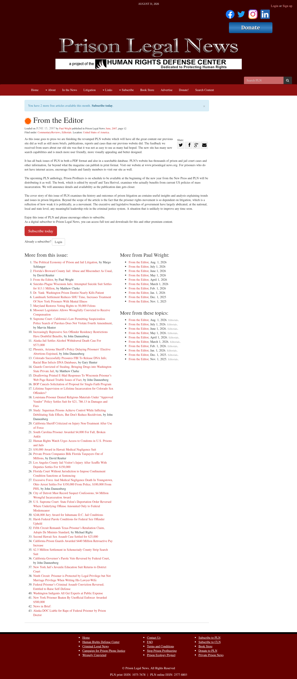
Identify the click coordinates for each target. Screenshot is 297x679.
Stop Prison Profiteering (162, 651)
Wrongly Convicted (94, 655)
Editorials (67, 132)
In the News (69, 90)
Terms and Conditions (160, 646)
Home (34, 90)
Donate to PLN (208, 651)
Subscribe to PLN (209, 637)
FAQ (150, 642)
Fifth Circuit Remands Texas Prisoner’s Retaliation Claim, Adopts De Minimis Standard (69, 530)
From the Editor (43, 279)
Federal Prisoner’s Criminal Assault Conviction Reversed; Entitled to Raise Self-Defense (68, 586)
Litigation (89, 90)
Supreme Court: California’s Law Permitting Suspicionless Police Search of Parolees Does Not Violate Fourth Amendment (72, 321)
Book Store (147, 90)
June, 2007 (111, 128)
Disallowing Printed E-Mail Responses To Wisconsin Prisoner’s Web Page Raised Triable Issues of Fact (72, 377)
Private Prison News (211, 655)
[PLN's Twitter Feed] (241, 13)
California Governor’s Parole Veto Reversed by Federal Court (71, 558)
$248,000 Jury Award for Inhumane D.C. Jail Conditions (68, 515)
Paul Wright (65, 128)
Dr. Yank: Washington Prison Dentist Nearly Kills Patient (68, 293)
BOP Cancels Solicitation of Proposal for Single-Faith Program (72, 384)
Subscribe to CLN (210, 642)
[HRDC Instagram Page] (253, 13)
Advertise (166, 90)
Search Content (204, 90)
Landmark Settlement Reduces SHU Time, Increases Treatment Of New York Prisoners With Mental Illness (72, 299)
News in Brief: (42, 606)
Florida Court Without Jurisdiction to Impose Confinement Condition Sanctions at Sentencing (69, 473)
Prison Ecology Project (161, 655)
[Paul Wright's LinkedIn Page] (265, 13)
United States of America (96, 132)
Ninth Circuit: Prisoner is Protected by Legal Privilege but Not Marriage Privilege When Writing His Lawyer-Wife (72, 578)
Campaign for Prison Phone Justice (103, 651)
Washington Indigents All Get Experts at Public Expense (68, 593)
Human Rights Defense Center (101, 642)
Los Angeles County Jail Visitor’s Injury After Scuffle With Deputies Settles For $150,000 (70, 464)
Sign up (287, 6)
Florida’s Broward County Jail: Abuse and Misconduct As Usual (72, 271)
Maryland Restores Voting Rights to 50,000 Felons (64, 306)
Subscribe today (102, 105)
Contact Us (153, 637)
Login (274, 6)
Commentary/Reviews (49, 132)
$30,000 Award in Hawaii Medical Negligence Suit (64, 449)
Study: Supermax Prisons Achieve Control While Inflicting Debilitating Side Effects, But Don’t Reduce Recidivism (69, 412)
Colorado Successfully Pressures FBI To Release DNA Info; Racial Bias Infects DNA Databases (70, 360)
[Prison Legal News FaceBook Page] (230, 13)
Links (108, 90)
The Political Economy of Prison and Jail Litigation (65, 262)
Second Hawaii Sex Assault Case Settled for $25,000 (65, 536)
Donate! (184, 90)
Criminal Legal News (95, 646)
